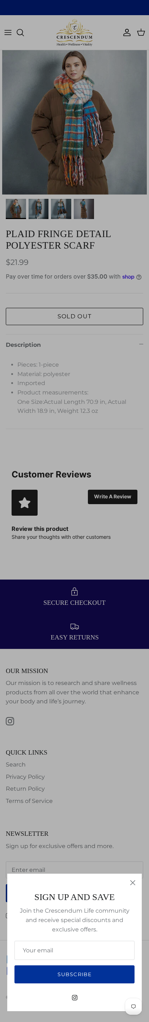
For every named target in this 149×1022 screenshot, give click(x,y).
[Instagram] (74, 997)
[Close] (133, 883)
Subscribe (74, 974)
